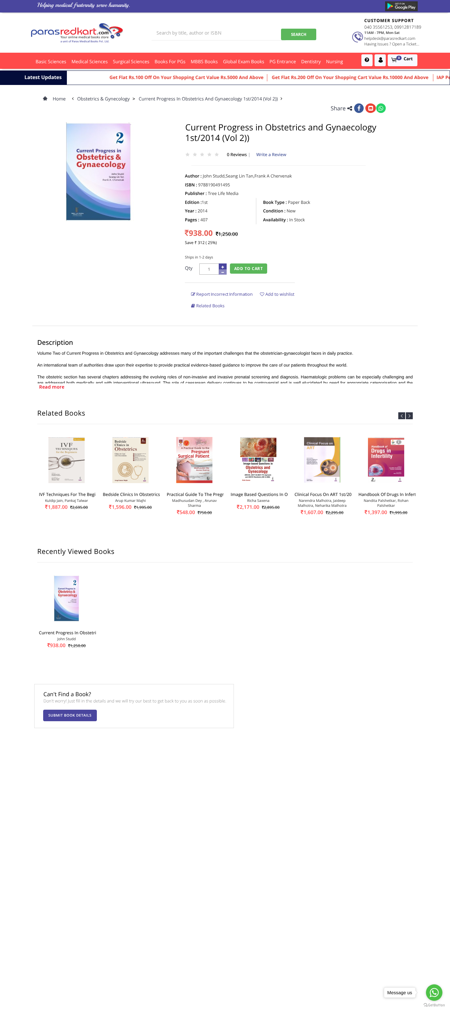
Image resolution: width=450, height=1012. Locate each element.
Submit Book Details (70, 715)
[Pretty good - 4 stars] (209, 154)
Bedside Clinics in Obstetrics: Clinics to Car (146, 494)
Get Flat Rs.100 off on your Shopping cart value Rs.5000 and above (172, 77)
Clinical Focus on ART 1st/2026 (325, 494)
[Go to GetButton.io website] (434, 1005)
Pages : (192, 220)
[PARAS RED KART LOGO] (77, 32)
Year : (190, 211)
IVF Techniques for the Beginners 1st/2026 (82, 494)
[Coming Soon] (401, 6)
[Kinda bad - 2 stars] (194, 154)
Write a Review (271, 154)
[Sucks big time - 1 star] (187, 154)
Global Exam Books (243, 62)
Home (59, 99)
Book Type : (275, 202)
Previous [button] (401, 415)
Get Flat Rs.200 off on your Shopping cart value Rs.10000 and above (336, 77)
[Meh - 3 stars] (202, 154)
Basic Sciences (51, 62)
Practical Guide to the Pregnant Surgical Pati (212, 494)
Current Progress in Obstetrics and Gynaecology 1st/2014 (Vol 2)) (209, 99)
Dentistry (311, 62)
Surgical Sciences (131, 62)
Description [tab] (55, 342)
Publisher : (196, 193)
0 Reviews (237, 154)
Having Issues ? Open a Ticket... (391, 44)
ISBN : (191, 185)
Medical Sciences (89, 62)
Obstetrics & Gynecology (103, 99)
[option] (66, 483)
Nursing (334, 62)
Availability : (275, 220)
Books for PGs (170, 62)
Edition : (193, 202)
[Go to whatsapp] (434, 992)
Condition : (274, 211)
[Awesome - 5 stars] (216, 154)
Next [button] (409, 415)
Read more (51, 387)
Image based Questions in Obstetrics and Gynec (279, 494)
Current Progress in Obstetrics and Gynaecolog (86, 633)
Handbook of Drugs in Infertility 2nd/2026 (401, 494)
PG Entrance (282, 62)
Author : (193, 176)
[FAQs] (367, 60)
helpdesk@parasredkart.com (389, 38)
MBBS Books (204, 62)
